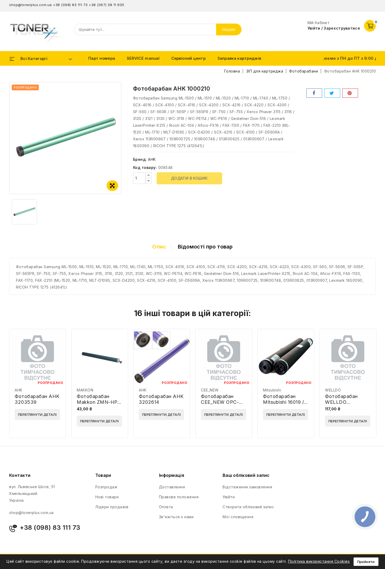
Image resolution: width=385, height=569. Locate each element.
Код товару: (145, 167)
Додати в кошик (189, 178)
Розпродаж (106, 487)
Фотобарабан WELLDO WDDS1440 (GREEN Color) (342, 405)
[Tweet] (332, 93)
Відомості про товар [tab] (205, 247)
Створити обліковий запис (248, 507)
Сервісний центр (188, 58)
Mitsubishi (272, 390)
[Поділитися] (314, 93)
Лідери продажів (112, 507)
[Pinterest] (350, 93)
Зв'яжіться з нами (176, 517)
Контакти (19, 475)
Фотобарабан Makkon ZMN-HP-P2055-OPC (98, 402)
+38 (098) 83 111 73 (70, 5)
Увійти (229, 497)
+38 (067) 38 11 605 (106, 5)
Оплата (166, 507)
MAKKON (85, 390)
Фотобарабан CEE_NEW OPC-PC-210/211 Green (221, 402)
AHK (152, 159)
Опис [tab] (159, 247)
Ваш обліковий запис (246, 475)
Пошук (229, 29)
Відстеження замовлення (247, 487)
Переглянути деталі (37, 414)
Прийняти (366, 562)
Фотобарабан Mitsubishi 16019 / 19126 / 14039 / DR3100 (283, 405)
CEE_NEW (210, 390)
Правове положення (179, 497)
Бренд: (140, 159)
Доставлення (172, 487)
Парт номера (101, 58)
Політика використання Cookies (319, 561)
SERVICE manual (143, 58)
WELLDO (333, 390)
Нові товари (107, 497)
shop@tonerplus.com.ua (30, 5)
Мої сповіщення (238, 517)
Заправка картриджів (239, 58)
